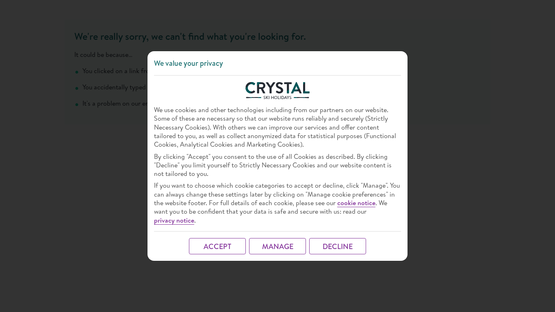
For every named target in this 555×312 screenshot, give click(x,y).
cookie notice (356, 203)
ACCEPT (217, 246)
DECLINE (338, 246)
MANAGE (277, 246)
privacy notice (174, 220)
